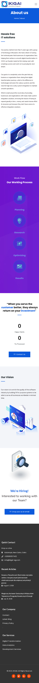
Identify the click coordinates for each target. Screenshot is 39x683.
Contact (5, 615)
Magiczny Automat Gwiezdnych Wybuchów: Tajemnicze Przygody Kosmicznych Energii (18, 595)
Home (16, 18)
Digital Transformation (11, 641)
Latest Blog (7, 619)
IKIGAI (15, 671)
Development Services (11, 649)
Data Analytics (8, 645)
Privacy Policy (8, 623)
